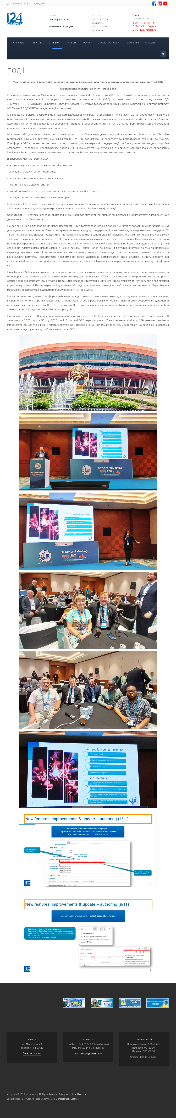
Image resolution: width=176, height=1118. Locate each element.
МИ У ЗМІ (72, 43)
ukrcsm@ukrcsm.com (59, 19)
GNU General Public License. (65, 1099)
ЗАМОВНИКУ (133, 43)
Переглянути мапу (32, 1053)
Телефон (96, 15)
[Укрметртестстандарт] (15, 18)
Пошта (52, 15)
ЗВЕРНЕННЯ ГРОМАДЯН (61, 26)
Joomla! (11, 1099)
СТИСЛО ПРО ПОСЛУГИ (109, 43)
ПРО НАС (20, 43)
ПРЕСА (56, 43)
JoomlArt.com (79, 1094)
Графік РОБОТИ (141, 17)
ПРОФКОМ (87, 43)
